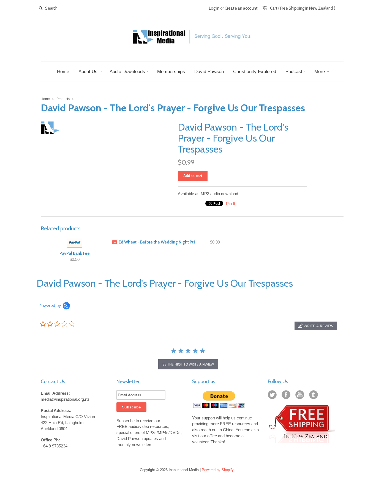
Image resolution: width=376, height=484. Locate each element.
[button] (316, 326)
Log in (214, 8)
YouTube (300, 395)
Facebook (287, 395)
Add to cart (192, 176)
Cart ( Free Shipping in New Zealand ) (302, 8)
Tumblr (314, 395)
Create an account (241, 8)
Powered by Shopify (218, 470)
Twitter (273, 395)
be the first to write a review (188, 364)
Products (63, 99)
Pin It (230, 203)
